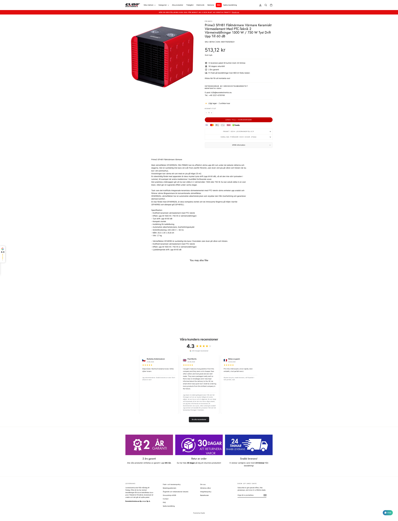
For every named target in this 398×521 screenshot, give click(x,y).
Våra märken (149, 5)
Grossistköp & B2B (169, 495)
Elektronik (200, 5)
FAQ (164, 502)
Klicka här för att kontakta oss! (217, 78)
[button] (388, 513)
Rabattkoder (204, 495)
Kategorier (163, 5)
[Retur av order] (199, 445)
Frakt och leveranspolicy (238, 131)
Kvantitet (210, 108)
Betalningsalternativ (169, 488)
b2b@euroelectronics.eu (221, 92)
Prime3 (209, 21)
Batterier (210, 5)
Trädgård (189, 5)
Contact (165, 499)
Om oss (203, 484)
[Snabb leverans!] (249, 445)
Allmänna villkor (205, 488)
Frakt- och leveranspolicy (172, 484)
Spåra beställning (230, 5)
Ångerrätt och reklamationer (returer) (175, 492)
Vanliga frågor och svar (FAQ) (239, 137)
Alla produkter (177, 5)
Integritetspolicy (205, 492)
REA (218, 5)
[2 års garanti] (149, 445)
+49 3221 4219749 (217, 95)
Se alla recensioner (199, 419)
